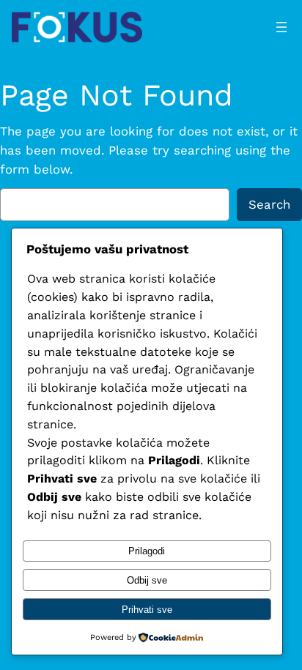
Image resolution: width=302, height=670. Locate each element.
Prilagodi (146, 551)
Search (269, 204)
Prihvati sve (147, 609)
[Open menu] (281, 27)
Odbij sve (147, 580)
